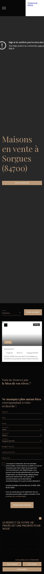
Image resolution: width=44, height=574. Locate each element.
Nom (4, 418)
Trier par (4, 310)
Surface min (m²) (8, 452)
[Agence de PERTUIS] (35, 8)
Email (4, 423)
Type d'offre (5, 427)
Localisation (5, 439)
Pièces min (6, 458)
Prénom (5, 412)
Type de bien (5, 433)
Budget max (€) (8, 446)
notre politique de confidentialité (27, 560)
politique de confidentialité (16, 496)
